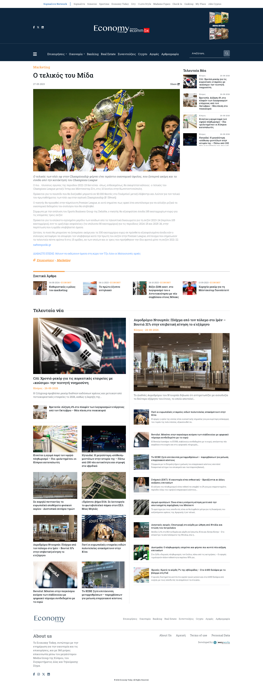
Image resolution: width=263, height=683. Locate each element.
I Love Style (144, 3)
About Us (165, 635)
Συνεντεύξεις (127, 54)
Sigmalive (79, 3)
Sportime (104, 3)
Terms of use (198, 635)
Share (173, 84)
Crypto (142, 54)
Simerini (92, 3)
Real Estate (108, 54)
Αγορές (154, 54)
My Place (201, 3)
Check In (177, 3)
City (133, 3)
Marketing (41, 67)
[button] (35, 54)
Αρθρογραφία (170, 54)
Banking (93, 54)
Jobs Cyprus (214, 3)
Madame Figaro (161, 3)
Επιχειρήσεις (56, 54)
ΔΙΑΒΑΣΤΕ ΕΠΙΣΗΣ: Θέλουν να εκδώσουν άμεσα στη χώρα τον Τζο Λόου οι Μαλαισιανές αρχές (87, 253)
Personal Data (220, 635)
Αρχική (181, 635)
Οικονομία (76, 54)
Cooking (188, 3)
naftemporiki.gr (42, 244)
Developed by (205, 642)
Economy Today (120, 3)
